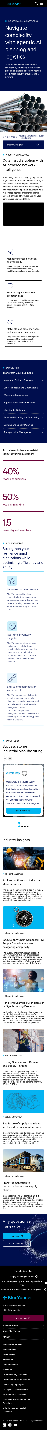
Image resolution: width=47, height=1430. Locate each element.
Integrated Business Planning (18, 380)
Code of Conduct (10, 1364)
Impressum (8, 1359)
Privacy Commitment (12, 1344)
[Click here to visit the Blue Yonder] (3, 137)
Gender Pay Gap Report (13, 1384)
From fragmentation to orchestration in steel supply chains (23, 1179)
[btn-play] (23, 214)
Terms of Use (9, 1354)
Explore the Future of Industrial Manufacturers (23, 874)
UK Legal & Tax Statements (15, 1389)
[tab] (19, 826)
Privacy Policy (9, 1349)
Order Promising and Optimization (21, 387)
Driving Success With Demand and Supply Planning (23, 1057)
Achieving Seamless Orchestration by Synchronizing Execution (23, 996)
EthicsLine (7, 1369)
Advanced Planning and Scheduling (21, 417)
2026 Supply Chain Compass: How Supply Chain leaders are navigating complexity (23, 935)
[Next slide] (10, 758)
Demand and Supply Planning (18, 424)
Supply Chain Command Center (19, 402)
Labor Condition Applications (16, 1379)
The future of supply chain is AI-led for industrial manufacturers (23, 1117)
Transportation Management (18, 432)
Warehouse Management (16, 395)
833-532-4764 (11, 1310)
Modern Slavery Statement (15, 1374)
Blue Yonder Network (14, 409)
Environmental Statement (14, 1394)
